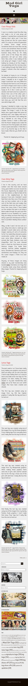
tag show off (6, 171)
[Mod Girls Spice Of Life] (13, 619)
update (19, 665)
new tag (5, 170)
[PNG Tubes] (13, 606)
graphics (10, 638)
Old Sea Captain (15, 549)
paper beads (12, 652)
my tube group (6, 645)
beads (2, 635)
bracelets (6, 635)
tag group (12, 660)
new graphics (21, 645)
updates (6, 668)
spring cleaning (12, 657)
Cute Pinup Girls (8, 26)
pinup (9, 170)
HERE (8, 265)
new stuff (9, 647)
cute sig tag (14, 635)
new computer (15, 645)
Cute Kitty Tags (7, 179)
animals (17, 352)
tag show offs (18, 355)
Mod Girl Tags (14, 4)
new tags (15, 353)
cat (10, 635)
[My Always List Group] (13, 629)
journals (23, 638)
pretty (11, 170)
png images (22, 652)
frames (23, 637)
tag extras (7, 660)
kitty (6, 353)
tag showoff (11, 171)
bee (20, 352)
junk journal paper (5, 640)
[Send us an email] (14, 11)
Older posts (23, 557)
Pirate (25, 549)
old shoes (21, 549)
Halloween (17, 638)
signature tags (17, 170)
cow (22, 352)
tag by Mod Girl (11, 355)
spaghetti (6, 355)
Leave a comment (5, 173)
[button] (14, 15)
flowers (17, 168)
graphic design (4, 638)
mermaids (16, 640)
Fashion (17, 547)
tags (22, 355)
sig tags (19, 353)
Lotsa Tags (5, 363)
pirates (17, 652)
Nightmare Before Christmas (18, 650)
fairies (4, 637)
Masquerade (22, 547)
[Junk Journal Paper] (13, 599)
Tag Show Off (8, 168)
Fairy (9, 637)
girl (20, 168)
